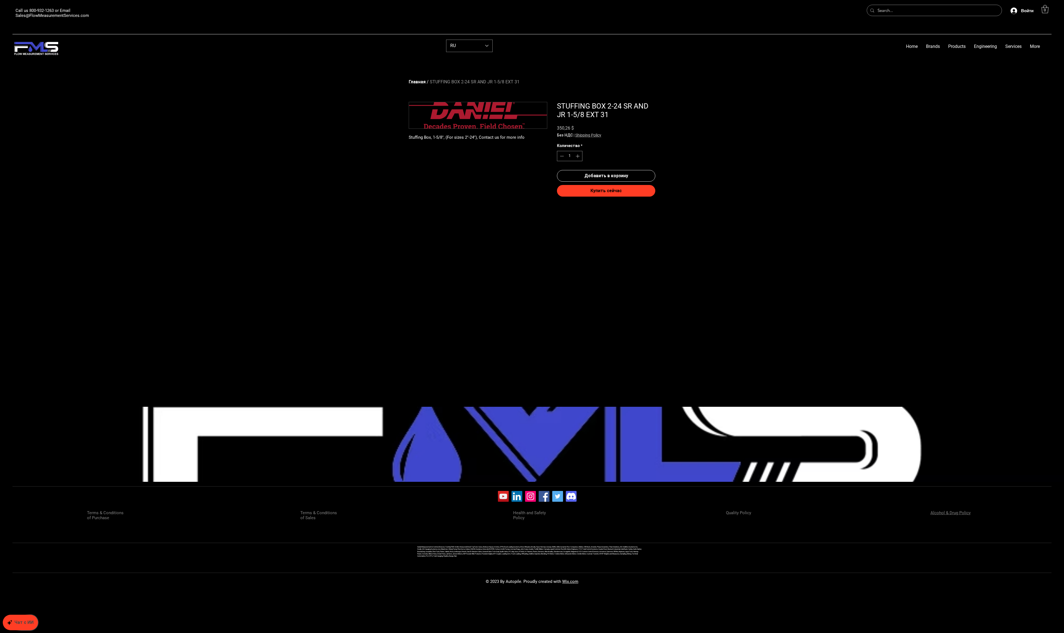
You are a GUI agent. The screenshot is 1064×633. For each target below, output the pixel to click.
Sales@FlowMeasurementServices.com (52, 15)
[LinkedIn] (516, 496)
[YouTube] (503, 496)
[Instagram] (530, 496)
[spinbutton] (570, 156)
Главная (417, 81)
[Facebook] (544, 496)
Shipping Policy (588, 135)
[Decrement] (561, 156)
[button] (1045, 9)
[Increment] (578, 156)
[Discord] (571, 496)
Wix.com (570, 581)
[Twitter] (557, 496)
